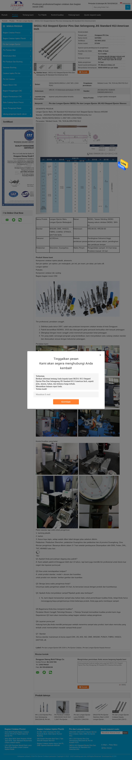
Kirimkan (66, 401)
